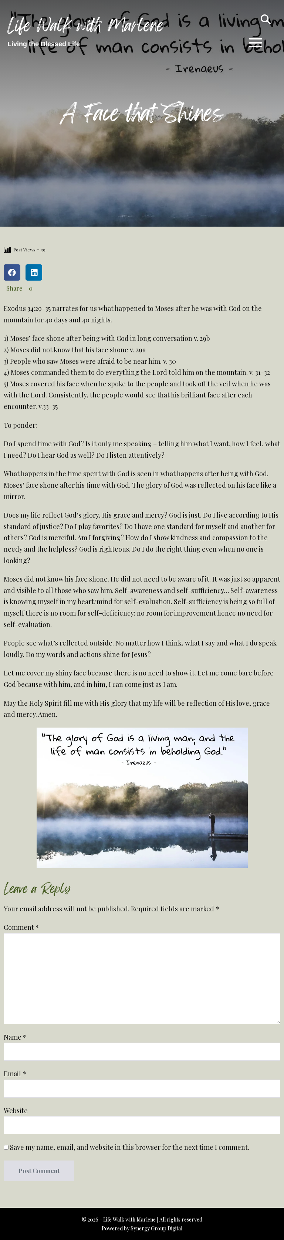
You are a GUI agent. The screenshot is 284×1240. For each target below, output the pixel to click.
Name (15, 1037)
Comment (21, 927)
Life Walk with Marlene (85, 26)
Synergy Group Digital (156, 1228)
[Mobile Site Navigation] (255, 42)
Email (15, 1073)
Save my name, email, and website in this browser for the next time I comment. (129, 1147)
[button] (266, 18)
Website (16, 1110)
